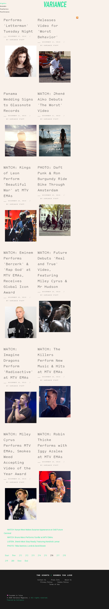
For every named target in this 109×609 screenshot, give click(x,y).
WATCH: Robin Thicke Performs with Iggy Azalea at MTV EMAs (52, 445)
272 (26, 555)
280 (12, 560)
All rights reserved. (39, 597)
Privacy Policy (48, 582)
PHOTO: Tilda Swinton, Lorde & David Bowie (26, 545)
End (26, 560)
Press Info (55, 580)
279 (6, 560)
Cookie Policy (63, 582)
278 (64, 555)
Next (19, 560)
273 (33, 555)
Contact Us (41, 580)
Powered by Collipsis (15, 600)
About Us (68, 580)
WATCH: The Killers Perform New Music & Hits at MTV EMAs (51, 360)
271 (20, 555)
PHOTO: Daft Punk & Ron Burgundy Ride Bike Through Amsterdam (52, 178)
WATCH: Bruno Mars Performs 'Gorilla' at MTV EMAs (30, 537)
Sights (3, 3)
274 (39, 555)
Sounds (3, 6)
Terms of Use (54, 584)
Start (7, 555)
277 (57, 555)
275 (45, 555)
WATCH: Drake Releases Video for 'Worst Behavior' (51, 25)
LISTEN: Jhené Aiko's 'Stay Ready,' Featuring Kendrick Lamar (33, 541)
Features (4, 9)
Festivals (5, 12)
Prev (14, 555)
